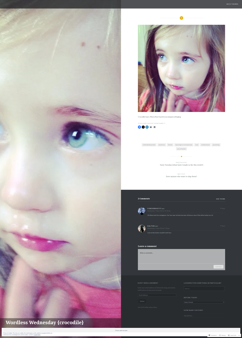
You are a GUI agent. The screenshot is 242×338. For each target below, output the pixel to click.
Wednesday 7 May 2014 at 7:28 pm (158, 228)
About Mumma (232, 4)
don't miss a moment (148, 283)
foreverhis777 (154, 208)
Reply (223, 208)
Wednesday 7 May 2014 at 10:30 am (158, 211)
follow (142, 301)
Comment (218, 266)
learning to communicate (183, 145)
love (196, 145)
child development (149, 145)
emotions (162, 145)
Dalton (151, 226)
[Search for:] (204, 288)
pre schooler (181, 149)
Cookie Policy (37, 334)
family (170, 145)
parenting (216, 145)
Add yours (220, 199)
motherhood (205, 145)
